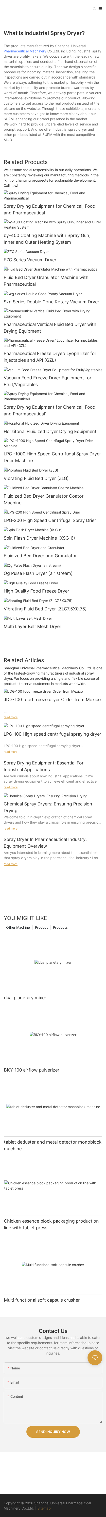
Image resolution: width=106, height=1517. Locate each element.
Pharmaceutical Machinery (25, 51)
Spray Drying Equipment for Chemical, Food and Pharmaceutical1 (49, 410)
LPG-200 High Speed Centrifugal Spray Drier (50, 520)
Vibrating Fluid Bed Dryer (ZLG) (36, 478)
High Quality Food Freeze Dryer (36, 591)
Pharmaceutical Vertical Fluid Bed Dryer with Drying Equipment (50, 328)
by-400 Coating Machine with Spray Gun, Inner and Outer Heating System (47, 239)
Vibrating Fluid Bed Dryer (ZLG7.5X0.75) (45, 608)
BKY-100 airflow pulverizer (31, 1070)
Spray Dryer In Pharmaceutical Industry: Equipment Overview (45, 843)
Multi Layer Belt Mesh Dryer (32, 626)
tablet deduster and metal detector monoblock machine (53, 1145)
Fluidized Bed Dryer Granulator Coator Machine (44, 499)
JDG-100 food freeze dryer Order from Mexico (52, 699)
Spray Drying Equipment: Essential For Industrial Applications (44, 766)
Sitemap (44, 1508)
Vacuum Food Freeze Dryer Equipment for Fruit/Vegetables (47, 381)
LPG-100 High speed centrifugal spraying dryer (52, 734)
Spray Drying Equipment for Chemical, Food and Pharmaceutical (49, 209)
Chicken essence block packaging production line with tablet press (51, 1224)
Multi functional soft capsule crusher (42, 1300)
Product (41, 927)
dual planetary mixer (25, 997)
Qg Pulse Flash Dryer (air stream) (38, 573)
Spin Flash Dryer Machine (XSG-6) (39, 538)
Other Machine (18, 927)
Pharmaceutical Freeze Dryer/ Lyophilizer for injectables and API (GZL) (50, 357)
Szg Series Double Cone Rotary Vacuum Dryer (51, 301)
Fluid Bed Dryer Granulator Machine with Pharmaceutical (46, 281)
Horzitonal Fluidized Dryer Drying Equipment (50, 431)
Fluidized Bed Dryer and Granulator (40, 555)
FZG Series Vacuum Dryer (30, 259)
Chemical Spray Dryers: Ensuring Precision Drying (48, 807)
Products (60, 927)
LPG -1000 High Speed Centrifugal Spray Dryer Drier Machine (52, 457)
